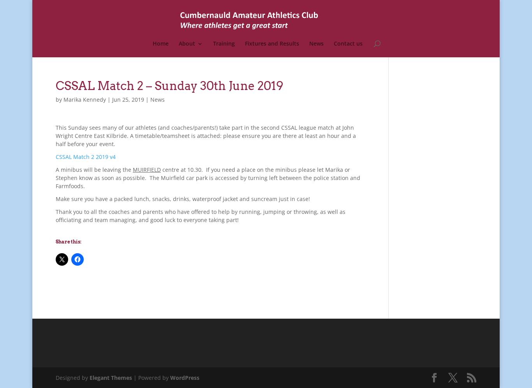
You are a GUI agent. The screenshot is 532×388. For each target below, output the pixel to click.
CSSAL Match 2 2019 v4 (86, 156)
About (187, 44)
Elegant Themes (111, 377)
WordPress (184, 377)
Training (224, 44)
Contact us (348, 44)
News (316, 44)
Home (161, 44)
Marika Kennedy (84, 99)
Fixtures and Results (272, 44)
